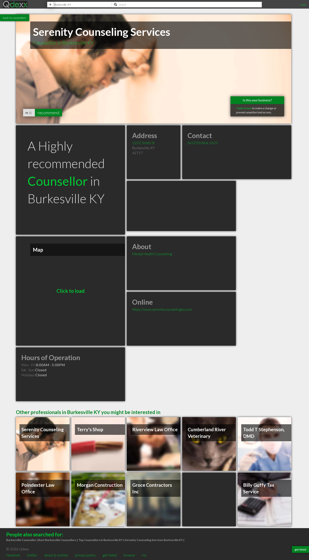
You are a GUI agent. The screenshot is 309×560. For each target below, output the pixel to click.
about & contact (56, 555)
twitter (32, 555)
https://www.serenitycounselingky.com (162, 309)
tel (203, 143)
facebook (13, 555)
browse (129, 555)
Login (303, 4)
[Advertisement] (181, 206)
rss (144, 555)
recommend (48, 112)
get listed (110, 555)
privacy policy (85, 555)
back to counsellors (14, 17)
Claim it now (243, 108)
